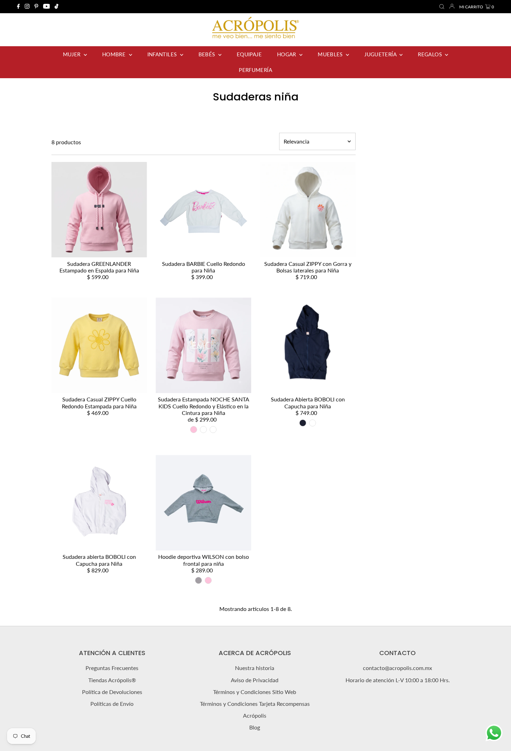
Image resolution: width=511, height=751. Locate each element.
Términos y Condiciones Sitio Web (254, 691)
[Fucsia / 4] (203, 429)
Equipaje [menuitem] (249, 54)
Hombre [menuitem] (114, 54)
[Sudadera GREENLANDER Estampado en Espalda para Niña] (99, 210)
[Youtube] (46, 6)
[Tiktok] (56, 6)
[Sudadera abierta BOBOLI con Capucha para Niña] (99, 502)
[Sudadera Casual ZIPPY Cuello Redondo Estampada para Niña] (99, 345)
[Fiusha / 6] (312, 422)
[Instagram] (27, 6)
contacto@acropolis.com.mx (397, 667)
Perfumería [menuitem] (255, 70)
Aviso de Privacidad (254, 680)
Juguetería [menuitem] (381, 54)
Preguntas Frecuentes (112, 667)
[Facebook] (18, 6)
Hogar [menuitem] (287, 54)
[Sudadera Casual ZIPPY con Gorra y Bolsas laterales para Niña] (308, 210)
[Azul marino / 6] (302, 422)
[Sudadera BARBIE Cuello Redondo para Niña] (203, 210)
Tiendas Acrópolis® (112, 680)
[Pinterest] (36, 6)
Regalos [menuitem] (430, 54)
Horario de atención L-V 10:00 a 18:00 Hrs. (398, 680)
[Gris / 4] (198, 580)
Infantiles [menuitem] (162, 54)
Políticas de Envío (111, 703)
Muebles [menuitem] (331, 54)
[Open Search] (441, 7)
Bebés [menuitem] (207, 54)
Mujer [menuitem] (72, 54)
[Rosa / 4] (193, 429)
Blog (254, 727)
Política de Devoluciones (112, 691)
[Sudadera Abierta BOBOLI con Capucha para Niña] (308, 345)
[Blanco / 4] (213, 429)
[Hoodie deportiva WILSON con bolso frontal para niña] (203, 502)
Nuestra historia (254, 667)
